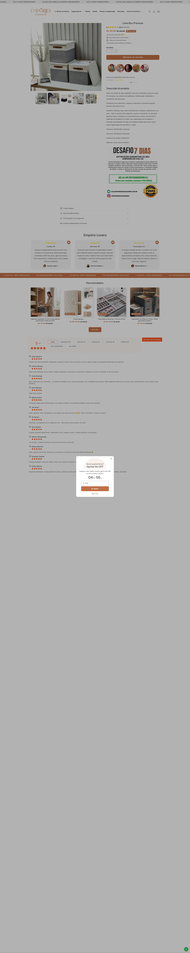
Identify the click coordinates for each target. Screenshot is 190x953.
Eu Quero (95, 489)
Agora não (95, 493)
